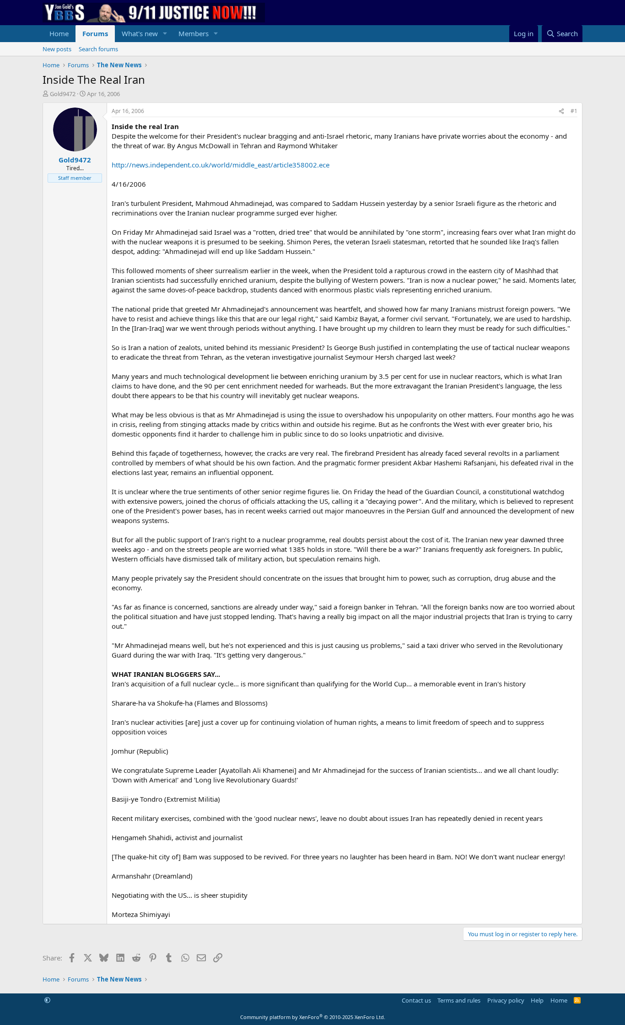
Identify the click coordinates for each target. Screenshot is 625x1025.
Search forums (98, 49)
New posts (57, 49)
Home (59, 33)
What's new (140, 33)
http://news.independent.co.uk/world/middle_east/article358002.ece (220, 164)
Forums (95, 33)
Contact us (416, 1000)
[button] (165, 33)
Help (537, 1000)
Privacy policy (505, 1000)
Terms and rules (458, 1000)
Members (193, 33)
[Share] (561, 111)
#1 (574, 111)
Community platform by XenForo (312, 1017)
